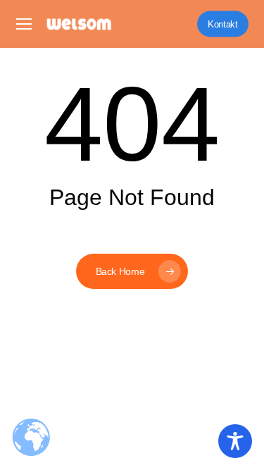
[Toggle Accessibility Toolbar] (235, 441)
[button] (24, 24)
